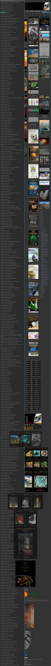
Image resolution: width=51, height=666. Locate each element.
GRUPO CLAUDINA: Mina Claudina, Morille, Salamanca (6, 631)
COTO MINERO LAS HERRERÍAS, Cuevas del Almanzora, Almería (8, 404)
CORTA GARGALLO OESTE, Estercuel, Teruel (5, 372)
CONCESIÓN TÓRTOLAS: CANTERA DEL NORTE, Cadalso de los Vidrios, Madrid (9, 361)
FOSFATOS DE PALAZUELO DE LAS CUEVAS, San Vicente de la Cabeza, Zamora (10, 558)
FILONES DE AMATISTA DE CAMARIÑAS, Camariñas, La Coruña (7, 550)
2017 (41, 219)
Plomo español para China (44, 233)
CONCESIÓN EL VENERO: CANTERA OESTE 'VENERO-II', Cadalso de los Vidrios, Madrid (10, 341)
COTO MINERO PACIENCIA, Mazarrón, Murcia (5, 412)
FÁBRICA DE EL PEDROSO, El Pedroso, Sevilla (6, 537)
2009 (41, 294)
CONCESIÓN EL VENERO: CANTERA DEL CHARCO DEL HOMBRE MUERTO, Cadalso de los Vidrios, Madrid (11, 336)
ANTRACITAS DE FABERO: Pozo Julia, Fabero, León (6, 24)
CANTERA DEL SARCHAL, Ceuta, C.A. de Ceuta (6, 154)
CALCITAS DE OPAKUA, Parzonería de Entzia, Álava (6, 51)
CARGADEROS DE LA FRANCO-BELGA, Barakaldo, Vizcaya (7, 294)
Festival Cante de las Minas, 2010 (45, 276)
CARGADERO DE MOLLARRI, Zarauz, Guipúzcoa (6, 273)
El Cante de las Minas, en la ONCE (45, 271)
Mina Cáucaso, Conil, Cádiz (44, 261)
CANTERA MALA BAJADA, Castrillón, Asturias (5, 197)
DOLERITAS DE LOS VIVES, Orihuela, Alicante (5, 521)
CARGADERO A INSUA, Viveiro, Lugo (4, 254)
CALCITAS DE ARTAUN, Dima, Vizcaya (4, 43)
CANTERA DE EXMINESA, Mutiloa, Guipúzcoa (5, 123)
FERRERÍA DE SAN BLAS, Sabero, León (5, 542)
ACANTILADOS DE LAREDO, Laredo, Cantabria (6, 5)
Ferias (27, 11)
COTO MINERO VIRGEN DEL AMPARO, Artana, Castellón (7, 418)
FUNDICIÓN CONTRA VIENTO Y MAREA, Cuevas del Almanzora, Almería (8, 564)
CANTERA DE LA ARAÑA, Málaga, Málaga (5, 128)
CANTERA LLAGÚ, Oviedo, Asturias (4, 183)
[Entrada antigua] (25, 156)
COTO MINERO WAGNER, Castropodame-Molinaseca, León (7, 423)
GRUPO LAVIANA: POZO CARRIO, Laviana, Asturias (6, 663)
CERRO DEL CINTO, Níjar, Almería (4, 313)
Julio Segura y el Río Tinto (44, 285)
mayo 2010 (42, 288)
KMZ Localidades (37, 11)
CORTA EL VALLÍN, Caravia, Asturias (4, 369)
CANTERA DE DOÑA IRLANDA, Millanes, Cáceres (6, 120)
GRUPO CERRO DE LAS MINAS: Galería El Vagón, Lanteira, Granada (8, 623)
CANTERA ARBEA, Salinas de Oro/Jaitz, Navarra (6, 77)
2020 (41, 216)
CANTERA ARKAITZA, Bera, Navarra (4, 80)
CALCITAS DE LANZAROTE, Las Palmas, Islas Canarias (6, 48)
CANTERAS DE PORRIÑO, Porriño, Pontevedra (6, 249)
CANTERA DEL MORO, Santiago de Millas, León (6, 151)
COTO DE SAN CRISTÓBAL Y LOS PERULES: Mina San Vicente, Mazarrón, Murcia (10, 448)
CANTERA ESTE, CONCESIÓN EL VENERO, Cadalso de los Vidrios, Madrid (9, 167)
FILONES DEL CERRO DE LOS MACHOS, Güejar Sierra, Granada (8, 553)
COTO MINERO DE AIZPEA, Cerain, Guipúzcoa (5, 391)
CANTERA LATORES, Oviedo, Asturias (4, 181)
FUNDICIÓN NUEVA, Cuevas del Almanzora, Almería (6, 580)
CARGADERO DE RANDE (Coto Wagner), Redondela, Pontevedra (8, 278)
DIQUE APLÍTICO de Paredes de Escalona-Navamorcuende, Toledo (8, 515)
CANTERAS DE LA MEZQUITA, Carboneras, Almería (6, 246)
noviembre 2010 (43, 229)
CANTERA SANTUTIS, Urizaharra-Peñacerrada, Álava (6, 221)
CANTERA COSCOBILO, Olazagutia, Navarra (5, 102)
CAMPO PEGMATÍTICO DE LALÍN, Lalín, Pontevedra (6, 69)
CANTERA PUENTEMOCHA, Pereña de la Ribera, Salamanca (7, 213)
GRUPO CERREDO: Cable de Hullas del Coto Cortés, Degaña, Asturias (8, 617)
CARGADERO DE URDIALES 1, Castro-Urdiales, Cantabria (7, 284)
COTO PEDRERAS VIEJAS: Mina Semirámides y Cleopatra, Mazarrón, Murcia (9, 470)
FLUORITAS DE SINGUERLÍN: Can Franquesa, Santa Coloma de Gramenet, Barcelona (10, 556)
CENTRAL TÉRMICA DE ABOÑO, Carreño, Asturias (6, 305)
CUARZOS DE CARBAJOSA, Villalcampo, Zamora (6, 478)
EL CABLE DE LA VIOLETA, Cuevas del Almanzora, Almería (7, 526)
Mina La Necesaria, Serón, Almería (45, 279)
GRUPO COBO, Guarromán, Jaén (4, 633)
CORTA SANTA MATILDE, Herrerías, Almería (5, 383)
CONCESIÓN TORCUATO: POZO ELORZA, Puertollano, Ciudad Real (8, 359)
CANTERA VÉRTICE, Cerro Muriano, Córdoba (5, 235)
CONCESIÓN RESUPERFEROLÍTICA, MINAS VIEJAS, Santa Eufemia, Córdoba (9, 356)
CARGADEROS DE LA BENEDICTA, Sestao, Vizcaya (6, 292)
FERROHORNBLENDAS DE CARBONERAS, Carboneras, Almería (8, 545)
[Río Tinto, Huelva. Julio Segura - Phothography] (44, 144)
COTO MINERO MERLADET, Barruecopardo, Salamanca (7, 407)
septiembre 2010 (43, 231)
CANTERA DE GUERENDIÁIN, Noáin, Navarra (5, 126)
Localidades (32, 11)
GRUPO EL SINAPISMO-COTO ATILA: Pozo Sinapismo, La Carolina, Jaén (9, 649)
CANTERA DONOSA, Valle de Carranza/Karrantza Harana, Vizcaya (8, 159)
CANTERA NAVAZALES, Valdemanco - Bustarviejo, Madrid (7, 205)
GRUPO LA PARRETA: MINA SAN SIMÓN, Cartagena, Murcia (7, 655)
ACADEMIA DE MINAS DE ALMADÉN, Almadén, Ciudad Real (7, 0)
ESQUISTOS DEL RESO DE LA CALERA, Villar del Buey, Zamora (8, 532)
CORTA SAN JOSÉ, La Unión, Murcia (4, 377)
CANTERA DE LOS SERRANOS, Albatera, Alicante (6, 131)
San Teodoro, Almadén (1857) (44, 240)
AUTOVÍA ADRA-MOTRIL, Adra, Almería (5, 29)
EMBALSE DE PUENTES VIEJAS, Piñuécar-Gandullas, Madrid (7, 529)
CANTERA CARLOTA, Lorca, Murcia (4, 96)
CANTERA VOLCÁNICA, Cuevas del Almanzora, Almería (6, 238)
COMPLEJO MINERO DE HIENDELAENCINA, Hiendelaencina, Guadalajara (9, 321)
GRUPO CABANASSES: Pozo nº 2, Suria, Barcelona (6, 609)
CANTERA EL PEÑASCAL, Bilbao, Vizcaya (5, 162)
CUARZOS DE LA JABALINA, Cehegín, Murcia (5, 486)
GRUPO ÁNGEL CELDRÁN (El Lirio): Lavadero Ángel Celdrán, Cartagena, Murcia (9, 604)
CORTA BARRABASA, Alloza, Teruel (4, 367)
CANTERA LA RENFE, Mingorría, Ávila (4, 175)
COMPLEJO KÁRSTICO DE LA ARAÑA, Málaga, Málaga (6, 319)
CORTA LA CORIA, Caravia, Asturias (4, 375)
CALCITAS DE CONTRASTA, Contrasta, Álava (5, 45)
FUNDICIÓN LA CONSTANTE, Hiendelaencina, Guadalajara (7, 574)
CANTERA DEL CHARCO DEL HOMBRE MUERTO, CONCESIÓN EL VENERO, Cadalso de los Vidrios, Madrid (11, 144)
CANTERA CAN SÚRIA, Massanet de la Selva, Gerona (6, 91)
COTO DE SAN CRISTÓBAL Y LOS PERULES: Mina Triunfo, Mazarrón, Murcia (9, 454)
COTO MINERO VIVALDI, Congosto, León (5, 420)
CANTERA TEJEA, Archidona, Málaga (4, 230)
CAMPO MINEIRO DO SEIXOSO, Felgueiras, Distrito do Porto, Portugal (8, 67)
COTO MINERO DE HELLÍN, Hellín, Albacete (5, 396)
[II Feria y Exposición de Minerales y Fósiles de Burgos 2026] (33, 278)
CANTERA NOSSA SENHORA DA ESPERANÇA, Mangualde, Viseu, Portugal (9, 207)
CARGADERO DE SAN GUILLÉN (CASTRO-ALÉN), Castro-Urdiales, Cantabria (9, 281)
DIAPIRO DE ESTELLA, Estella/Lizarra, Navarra (6, 513)
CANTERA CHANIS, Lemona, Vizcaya (4, 99)
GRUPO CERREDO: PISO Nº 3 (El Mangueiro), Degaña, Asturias (7, 620)
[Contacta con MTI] (33, 43)
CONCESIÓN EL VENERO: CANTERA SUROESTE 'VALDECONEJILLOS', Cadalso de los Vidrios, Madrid (11, 345)
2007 (41, 296)
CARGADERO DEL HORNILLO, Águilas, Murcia (5, 289)
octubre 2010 (42, 230)
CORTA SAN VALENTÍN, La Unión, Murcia (5, 380)
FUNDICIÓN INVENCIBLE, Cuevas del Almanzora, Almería (7, 572)
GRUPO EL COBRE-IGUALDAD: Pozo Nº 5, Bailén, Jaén (7, 647)
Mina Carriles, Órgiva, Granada (44, 248)
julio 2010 (42, 286)
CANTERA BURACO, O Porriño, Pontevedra (5, 88)
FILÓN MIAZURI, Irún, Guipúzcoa (4, 548)
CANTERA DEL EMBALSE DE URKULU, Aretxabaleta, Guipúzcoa (8, 148)
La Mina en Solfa (43, 264)
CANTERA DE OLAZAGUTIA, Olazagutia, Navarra (6, 136)
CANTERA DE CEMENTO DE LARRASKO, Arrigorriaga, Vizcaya (7, 118)
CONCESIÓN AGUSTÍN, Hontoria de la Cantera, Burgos (6, 324)
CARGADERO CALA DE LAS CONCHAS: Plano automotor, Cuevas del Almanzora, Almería (10, 257)
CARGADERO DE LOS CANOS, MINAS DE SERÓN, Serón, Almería (8, 268)
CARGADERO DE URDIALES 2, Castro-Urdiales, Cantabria (7, 286)
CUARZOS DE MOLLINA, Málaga (4, 491)
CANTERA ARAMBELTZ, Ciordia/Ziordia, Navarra (6, 75)
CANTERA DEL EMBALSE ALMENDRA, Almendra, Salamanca (7, 146)
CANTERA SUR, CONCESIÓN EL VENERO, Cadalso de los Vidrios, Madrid (9, 226)
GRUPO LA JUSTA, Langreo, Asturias (4, 652)
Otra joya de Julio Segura (44, 267)
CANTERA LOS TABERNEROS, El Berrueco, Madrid (6, 194)
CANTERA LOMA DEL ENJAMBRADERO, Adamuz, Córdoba (7, 186)
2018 (41, 218)
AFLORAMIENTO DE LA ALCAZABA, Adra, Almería (6, 8)
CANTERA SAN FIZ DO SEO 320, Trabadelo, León (6, 218)
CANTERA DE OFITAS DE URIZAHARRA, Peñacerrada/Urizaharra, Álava (8, 134)
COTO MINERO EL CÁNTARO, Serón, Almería (5, 399)
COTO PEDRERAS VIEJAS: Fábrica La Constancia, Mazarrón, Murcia (8, 462)
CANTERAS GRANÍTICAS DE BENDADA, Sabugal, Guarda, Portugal (8, 252)
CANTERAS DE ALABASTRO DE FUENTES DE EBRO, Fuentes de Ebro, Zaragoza (10, 241)
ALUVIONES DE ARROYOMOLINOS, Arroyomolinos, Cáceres (7, 10)
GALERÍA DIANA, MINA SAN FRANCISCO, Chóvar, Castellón (7, 588)
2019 (41, 217)
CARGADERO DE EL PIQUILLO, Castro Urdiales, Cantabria (7, 260)
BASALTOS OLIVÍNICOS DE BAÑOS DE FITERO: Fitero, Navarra (8, 32)
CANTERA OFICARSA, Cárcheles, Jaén (5, 210)
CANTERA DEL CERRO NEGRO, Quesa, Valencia (6, 142)
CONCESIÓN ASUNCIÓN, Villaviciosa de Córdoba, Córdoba (7, 327)
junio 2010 (42, 287)
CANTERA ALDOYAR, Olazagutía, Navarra (5, 72)
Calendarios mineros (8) (44, 280)
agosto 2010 (42, 232)
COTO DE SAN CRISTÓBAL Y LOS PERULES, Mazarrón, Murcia (7, 428)
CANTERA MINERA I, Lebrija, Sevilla (4, 199)
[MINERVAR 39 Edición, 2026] (33, 355)
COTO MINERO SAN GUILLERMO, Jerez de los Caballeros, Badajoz (8, 415)
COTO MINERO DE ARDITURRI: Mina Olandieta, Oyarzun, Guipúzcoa (8, 394)
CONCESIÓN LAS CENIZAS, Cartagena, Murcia (6, 351)
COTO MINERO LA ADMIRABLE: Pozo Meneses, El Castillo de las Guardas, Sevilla (10, 402)
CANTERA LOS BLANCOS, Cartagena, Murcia (5, 189)
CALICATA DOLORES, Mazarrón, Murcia (5, 61)
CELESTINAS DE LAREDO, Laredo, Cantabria (5, 300)
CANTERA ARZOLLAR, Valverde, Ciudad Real (5, 83)
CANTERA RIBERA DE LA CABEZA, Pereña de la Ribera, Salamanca (8, 215)
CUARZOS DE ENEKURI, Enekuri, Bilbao (5, 481)
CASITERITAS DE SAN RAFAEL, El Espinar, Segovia (6, 297)
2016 (41, 220)
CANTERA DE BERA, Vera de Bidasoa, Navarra (5, 112)
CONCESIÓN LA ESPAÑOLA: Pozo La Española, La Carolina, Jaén (8, 348)
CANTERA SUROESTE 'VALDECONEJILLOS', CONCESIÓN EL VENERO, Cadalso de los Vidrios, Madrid (11, 228)
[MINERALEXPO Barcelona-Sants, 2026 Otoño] (33, 338)
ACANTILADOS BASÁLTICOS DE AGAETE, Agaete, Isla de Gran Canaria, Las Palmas (10, 2)
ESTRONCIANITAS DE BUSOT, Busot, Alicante (5, 534)
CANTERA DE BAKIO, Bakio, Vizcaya (4, 107)
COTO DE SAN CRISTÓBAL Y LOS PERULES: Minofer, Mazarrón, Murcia (8, 459)
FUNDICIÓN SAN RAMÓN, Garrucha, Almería (5, 585)
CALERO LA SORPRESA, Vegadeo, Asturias (5, 59)
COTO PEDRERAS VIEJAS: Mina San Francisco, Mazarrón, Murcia (8, 467)
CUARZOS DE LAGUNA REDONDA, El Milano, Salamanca (7, 489)
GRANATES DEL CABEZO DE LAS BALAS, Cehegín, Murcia (7, 596)
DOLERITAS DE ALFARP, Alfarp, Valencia (5, 518)
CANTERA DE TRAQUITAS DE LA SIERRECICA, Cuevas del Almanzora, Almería (9, 139)
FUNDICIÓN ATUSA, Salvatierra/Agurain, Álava (5, 561)
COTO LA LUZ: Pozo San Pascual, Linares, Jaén (6, 388)
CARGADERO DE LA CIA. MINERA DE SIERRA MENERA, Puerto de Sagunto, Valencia (10, 265)
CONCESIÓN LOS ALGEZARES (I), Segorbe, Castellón (6, 353)
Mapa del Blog (44, 11)
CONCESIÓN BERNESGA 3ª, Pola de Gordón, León (6, 329)
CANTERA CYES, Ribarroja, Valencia (4, 104)
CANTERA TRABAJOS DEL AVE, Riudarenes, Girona (6, 233)
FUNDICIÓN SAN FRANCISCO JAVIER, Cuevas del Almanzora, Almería (8, 582)
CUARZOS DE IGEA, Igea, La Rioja (4, 483)
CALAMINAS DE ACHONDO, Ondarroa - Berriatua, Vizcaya (7, 40)
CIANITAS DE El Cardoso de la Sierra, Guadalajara (6, 316)
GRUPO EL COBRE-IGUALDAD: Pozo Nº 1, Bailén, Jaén (7, 644)
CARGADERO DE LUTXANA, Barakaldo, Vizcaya (6, 270)
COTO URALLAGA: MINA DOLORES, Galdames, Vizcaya (7, 473)
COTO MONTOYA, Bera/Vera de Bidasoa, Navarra (6, 426)
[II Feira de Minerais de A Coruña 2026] (33, 295)
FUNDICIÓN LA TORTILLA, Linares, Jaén (5, 577)
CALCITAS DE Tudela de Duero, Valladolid (5, 53)
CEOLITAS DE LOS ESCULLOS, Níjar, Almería (5, 308)
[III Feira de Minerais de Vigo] (33, 261)
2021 (41, 215)
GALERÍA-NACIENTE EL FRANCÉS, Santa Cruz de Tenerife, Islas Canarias (9, 593)
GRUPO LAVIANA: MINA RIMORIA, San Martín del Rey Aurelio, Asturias (8, 660)
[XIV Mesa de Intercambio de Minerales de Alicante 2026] (33, 312)
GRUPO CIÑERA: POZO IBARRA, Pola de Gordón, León (7, 628)
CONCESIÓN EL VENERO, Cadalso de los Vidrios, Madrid (7, 332)
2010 (41, 227)
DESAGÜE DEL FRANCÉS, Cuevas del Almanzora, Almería (7, 510)
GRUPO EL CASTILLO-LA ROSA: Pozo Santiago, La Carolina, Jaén (8, 641)
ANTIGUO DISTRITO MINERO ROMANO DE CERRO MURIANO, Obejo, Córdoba (9, 21)
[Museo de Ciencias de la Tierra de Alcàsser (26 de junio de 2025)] (44, 184)
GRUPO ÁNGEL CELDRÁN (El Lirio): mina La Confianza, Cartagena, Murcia (9, 607)
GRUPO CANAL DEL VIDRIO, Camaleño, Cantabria (6, 612)
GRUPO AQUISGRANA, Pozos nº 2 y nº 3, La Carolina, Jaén (7, 601)
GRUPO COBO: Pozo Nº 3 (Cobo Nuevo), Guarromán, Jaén (7, 636)
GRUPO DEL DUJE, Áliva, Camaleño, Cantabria (6, 639)
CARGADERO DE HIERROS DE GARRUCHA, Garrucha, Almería (7, 262)
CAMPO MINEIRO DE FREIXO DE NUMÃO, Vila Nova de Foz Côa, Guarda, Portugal (10, 64)
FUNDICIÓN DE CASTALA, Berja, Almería (5, 566)
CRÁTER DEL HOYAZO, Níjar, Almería (4, 475)
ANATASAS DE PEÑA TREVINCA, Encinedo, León (6, 16)
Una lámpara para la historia (44, 270)
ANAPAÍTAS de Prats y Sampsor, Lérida (5, 13)
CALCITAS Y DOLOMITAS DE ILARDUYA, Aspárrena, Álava (7, 56)
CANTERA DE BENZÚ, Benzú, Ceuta (4, 110)
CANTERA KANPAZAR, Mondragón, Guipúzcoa (5, 170)
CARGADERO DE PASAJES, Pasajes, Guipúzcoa (6, 276)
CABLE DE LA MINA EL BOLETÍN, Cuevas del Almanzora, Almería (8, 37)
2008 (41, 295)
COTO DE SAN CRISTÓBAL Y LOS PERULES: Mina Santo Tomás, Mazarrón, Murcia (10, 451)
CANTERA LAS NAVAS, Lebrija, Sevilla (4, 178)
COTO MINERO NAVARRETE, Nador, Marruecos (6, 410)
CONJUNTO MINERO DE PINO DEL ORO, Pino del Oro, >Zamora (8, 364)
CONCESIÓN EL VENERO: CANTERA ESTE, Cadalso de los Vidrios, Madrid (9, 339)
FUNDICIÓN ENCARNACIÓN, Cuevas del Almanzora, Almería (7, 569)
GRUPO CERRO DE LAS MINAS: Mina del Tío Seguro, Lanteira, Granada (9, 625)
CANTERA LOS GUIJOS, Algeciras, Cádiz (5, 191)
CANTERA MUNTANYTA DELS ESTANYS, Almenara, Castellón (7, 202)
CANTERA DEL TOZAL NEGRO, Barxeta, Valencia (6, 156)
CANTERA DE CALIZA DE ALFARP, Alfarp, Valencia (6, 115)
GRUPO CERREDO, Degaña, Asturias (4, 615)
